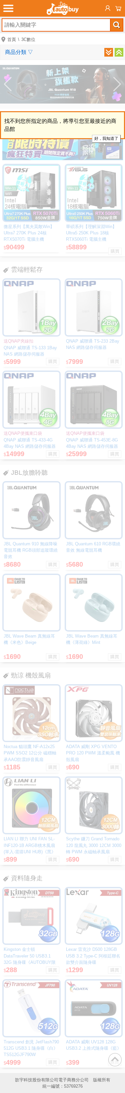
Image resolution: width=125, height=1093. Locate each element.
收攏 (119, 52)
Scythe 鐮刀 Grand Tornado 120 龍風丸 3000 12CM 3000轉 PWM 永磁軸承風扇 (93, 845)
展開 (108, 52)
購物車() (118, 8)
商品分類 (19, 52)
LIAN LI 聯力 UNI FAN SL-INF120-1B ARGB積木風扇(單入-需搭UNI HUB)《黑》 (30, 845)
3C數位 (28, 39)
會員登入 (108, 8)
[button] (7, 84)
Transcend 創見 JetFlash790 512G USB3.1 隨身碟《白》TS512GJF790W (31, 1048)
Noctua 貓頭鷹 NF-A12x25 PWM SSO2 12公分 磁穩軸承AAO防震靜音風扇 (30, 753)
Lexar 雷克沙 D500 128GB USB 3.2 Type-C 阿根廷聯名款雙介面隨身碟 (93, 955)
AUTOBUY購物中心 (63, 8)
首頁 (11, 39)
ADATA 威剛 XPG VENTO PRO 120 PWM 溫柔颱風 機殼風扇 (93, 753)
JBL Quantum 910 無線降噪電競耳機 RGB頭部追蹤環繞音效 (31, 550)
